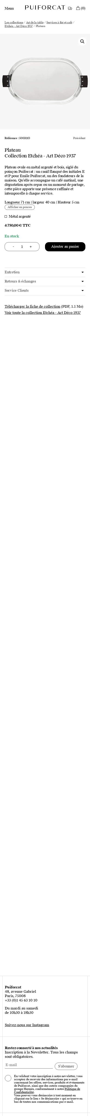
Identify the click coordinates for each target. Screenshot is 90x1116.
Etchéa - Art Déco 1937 (19, 26)
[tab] (45, 272)
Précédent (79, 138)
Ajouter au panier (65, 246)
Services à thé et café (59, 22)
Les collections (14, 22)
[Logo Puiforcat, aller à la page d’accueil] (45, 7)
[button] (82, 41)
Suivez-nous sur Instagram (27, 1025)
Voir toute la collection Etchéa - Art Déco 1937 (43, 312)
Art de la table (34, 22)
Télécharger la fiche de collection (32, 306)
